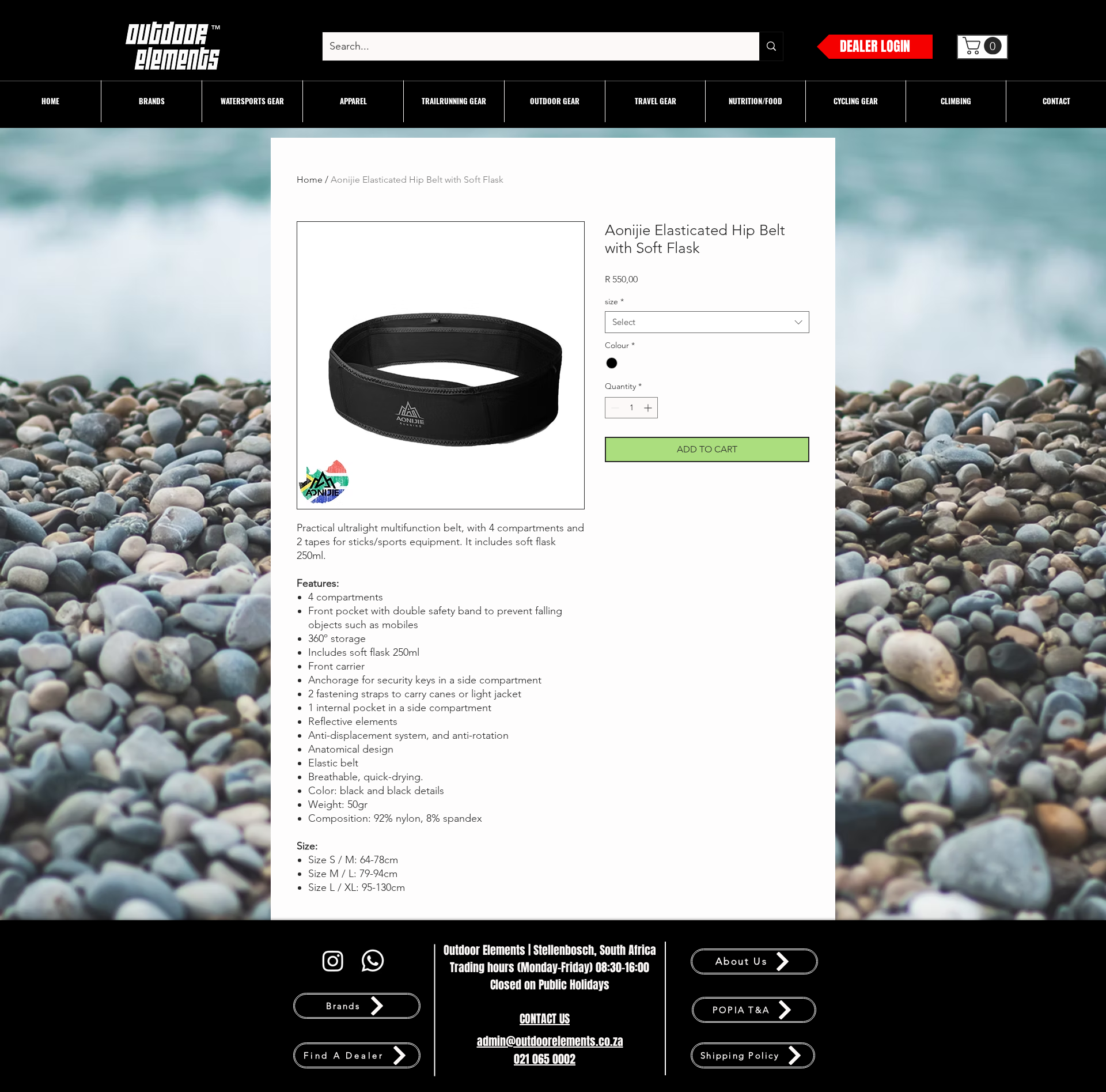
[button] (252, 101)
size (614, 301)
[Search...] (771, 46)
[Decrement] (614, 408)
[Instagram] (333, 960)
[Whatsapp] (373, 960)
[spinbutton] (631, 408)
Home (310, 179)
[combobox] (707, 322)
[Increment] (649, 408)
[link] (984, 46)
